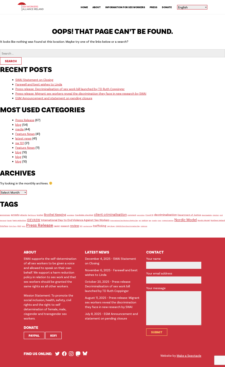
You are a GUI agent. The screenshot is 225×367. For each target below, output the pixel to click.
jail (140, 220)
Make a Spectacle (189, 355)
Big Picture (32, 215)
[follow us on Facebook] (64, 353)
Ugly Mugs (111, 226)
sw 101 (19, 143)
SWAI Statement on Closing (34, 79)
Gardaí (9, 220)
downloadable (207, 215)
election (216, 215)
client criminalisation (110, 214)
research (65, 225)
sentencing (87, 226)
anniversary (5, 215)
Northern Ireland (218, 220)
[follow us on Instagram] (71, 353)
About (96, 7)
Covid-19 (149, 215)
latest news (23, 138)
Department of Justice (189, 214)
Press (153, 7)
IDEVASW (33, 220)
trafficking (99, 225)
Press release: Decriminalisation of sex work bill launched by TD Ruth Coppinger (70, 89)
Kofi (53, 335)
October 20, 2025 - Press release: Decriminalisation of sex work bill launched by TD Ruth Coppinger (108, 286)
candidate (70, 215)
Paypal (34, 335)
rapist (57, 225)
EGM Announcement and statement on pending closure (53, 98)
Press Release (24, 120)
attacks (23, 215)
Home (84, 7)
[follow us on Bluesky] (85, 353)
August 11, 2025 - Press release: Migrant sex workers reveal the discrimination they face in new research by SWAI (112, 302)
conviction (141, 215)
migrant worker (168, 220)
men (159, 220)
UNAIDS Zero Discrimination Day (128, 226)
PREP (19, 226)
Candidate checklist (84, 215)
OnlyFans (4, 226)
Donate (167, 7)
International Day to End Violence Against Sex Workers (75, 220)
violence (144, 226)
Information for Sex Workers (125, 7)
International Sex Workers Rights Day (124, 220)
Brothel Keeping (55, 214)
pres (23, 226)
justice (145, 220)
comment (132, 215)
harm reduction (19, 220)
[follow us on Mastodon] (78, 353)
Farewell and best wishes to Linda (38, 84)
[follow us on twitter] (57, 353)
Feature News (25, 134)
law (150, 220)
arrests (15, 214)
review (74, 225)
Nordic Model (185, 219)
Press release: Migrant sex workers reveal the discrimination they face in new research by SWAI (80, 93)
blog (18, 124)
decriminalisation (165, 214)
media (19, 129)
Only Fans (13, 226)
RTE (81, 226)
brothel (40, 215)
